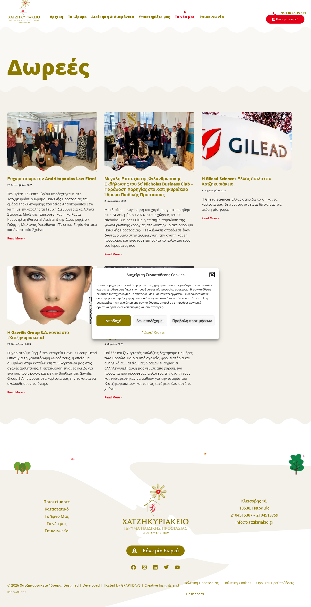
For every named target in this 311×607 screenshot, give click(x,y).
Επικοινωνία (211, 16)
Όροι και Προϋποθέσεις (275, 583)
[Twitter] (166, 567)
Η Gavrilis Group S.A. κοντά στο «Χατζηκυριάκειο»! (38, 335)
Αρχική (56, 16)
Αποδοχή (113, 320)
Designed (71, 585)
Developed (91, 585)
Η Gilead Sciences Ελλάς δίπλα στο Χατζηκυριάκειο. (236, 181)
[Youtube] (177, 567)
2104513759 (267, 515)
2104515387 (242, 515)
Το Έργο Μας (57, 516)
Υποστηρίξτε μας (154, 16)
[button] (212, 274)
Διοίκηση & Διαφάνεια (112, 16)
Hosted (109, 585)
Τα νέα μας (185, 16)
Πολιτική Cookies (153, 332)
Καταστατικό (57, 509)
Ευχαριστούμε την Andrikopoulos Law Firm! (51, 179)
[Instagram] (144, 567)
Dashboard (195, 594)
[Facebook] (134, 567)
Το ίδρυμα (77, 16)
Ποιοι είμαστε (56, 501)
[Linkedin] (155, 567)
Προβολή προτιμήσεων (192, 320)
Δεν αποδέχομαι (150, 320)
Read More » (16, 238)
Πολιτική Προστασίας (201, 583)
